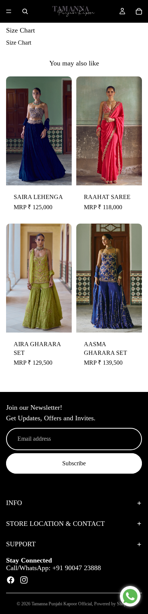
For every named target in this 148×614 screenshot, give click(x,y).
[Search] (25, 11)
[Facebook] (10, 579)
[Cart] (139, 11)
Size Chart (18, 42)
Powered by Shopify (112, 603)
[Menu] (8, 11)
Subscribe (74, 463)
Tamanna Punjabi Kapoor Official (61, 603)
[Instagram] (23, 579)
